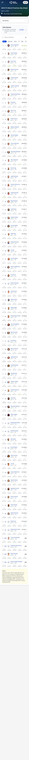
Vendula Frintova (15, 242)
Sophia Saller (14, 307)
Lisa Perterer (14, 291)
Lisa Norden (13, 209)
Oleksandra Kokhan (15, 422)
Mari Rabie (13, 439)
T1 (18, 41)
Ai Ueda (12, 250)
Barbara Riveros (14, 69)
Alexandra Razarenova (16, 406)
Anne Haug (13, 168)
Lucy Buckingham (15, 324)
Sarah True (13, 110)
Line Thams (13, 340)
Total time (10, 41)
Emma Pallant (14, 447)
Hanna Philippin (14, 135)
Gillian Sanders (14, 553)
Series (25, 2)
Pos (4, 41)
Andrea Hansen (14, 77)
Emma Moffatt (14, 225)
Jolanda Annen (14, 357)
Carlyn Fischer (14, 455)
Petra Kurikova (14, 496)
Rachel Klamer (14, 201)
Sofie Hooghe (14, 414)
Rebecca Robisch (15, 127)
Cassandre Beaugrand (16, 151)
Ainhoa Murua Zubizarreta (16, 315)
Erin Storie (13, 274)
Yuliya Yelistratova (15, 472)
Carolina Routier (14, 192)
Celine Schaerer (14, 430)
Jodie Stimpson (14, 176)
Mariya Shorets (14, 348)
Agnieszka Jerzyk (15, 488)
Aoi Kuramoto (14, 504)
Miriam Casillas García (16, 266)
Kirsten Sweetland (15, 537)
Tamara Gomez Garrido (16, 184)
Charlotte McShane (15, 94)
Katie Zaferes (14, 53)
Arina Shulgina (14, 258)
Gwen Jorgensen (15, 45)
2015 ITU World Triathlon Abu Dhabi (14, 8)
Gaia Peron (13, 521)
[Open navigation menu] (2, 2)
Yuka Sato (13, 102)
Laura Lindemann (15, 143)
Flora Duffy (13, 61)
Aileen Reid (13, 233)
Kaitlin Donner (14, 118)
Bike (22, 41)
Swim (15, 41)
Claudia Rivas (14, 373)
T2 (25, 41)
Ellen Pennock (14, 332)
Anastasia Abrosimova (16, 545)
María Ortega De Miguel (16, 561)
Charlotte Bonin (14, 365)
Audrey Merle (14, 299)
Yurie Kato (13, 398)
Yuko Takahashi (14, 159)
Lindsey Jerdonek (15, 86)
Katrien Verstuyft (15, 389)
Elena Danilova (14, 480)
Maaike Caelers (14, 217)
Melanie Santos (14, 513)
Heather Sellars (14, 381)
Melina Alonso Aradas (16, 529)
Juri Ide (12, 463)
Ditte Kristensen (15, 283)
